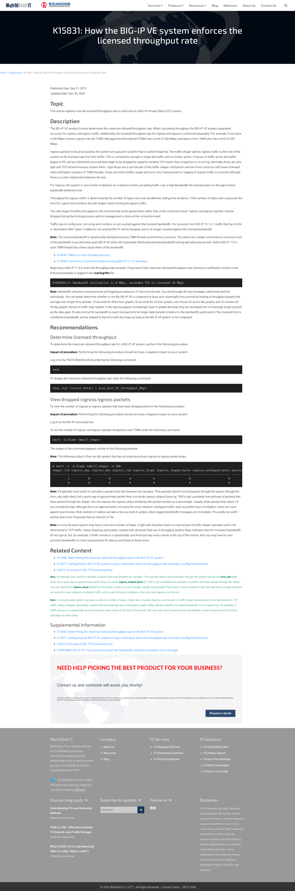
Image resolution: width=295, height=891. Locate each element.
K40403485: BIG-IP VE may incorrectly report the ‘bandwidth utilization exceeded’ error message (117, 650)
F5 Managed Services (166, 747)
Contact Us (268, 5)
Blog (215, 5)
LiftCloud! (79, 789)
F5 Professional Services (168, 753)
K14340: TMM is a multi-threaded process (83, 255)
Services (154, 5)
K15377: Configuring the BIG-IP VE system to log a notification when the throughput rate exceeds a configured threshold (132, 564)
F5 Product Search (214, 753)
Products (175, 5)
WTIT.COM (189, 887)
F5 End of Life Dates (215, 771)
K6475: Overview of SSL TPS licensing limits (85, 570)
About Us (249, 5)
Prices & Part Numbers (216, 759)
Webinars (230, 5)
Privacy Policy (171, 887)
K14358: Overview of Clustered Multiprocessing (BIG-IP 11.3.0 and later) (102, 261)
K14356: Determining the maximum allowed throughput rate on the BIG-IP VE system (110, 557)
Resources (196, 5)
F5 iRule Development (166, 759)
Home (3, 72)
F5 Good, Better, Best (215, 747)
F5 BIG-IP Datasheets (216, 765)
